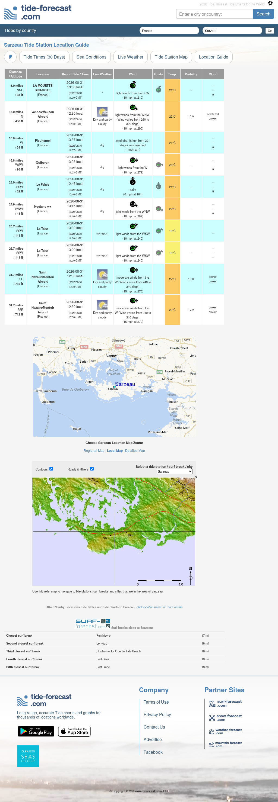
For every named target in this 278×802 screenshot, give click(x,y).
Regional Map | (95, 450)
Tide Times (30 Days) (44, 57)
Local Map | (115, 450)
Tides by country (20, 30)
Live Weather (130, 57)
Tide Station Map (171, 57)
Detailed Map (135, 450)
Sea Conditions (91, 57)
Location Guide (213, 57)
